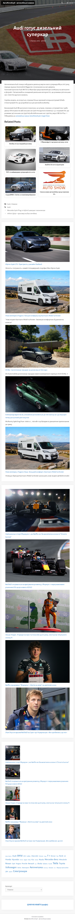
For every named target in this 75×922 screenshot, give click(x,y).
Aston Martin (8, 856)
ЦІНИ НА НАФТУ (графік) (37, 905)
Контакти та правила (37, 916)
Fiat (57, 856)
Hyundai (15, 859)
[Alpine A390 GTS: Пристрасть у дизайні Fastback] (37, 244)
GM (65, 856)
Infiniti (21, 859)
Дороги (10, 871)
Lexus (36, 859)
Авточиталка (36, 867)
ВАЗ (55, 867)
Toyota (62, 863)
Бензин (51, 867)
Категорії (8, 886)
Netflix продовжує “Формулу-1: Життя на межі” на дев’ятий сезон (30, 685)
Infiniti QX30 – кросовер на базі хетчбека (22, 213)
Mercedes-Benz (51, 859)
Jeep (29, 859)
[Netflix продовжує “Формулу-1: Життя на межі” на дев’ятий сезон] (37, 662)
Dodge (45, 856)
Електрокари (20, 871)
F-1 (48, 856)
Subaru (45, 863)
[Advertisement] (37, 57)
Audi (9, 204)
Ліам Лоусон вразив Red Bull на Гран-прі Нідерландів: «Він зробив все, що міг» (36, 732)
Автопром (25, 867)
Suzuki (50, 863)
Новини (14, 204)
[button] (62, 3)
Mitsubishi (63, 860)
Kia (32, 860)
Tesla (55, 863)
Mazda (41, 860)
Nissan (8, 863)
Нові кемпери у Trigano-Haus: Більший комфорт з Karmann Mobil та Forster (34, 472)
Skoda (39, 864)
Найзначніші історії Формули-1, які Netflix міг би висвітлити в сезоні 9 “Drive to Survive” (37, 762)
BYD (25, 856)
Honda (8, 859)
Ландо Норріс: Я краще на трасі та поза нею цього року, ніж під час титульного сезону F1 (37, 803)
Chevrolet (34, 856)
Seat (36, 863)
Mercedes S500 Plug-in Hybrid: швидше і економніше (26, 210)
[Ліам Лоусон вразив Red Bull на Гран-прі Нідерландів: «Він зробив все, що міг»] (37, 709)
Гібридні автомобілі (62, 867)
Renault (31, 864)
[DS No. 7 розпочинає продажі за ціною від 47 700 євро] (37, 346)
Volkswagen (11, 867)
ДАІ (6, 871)
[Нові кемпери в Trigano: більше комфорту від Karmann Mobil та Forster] (37, 292)
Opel (13, 863)
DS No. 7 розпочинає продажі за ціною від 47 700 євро (26, 370)
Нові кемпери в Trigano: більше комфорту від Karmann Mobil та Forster (33, 316)
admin (43, 41)
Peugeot (18, 863)
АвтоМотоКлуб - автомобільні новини (18, 3)
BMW (20, 856)
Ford (61, 856)
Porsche (24, 864)
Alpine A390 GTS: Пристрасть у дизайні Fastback (23, 264)
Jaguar (25, 859)
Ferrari (53, 856)
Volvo (19, 868)
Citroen (41, 856)
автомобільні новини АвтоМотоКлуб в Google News (33, 116)
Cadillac (29, 856)
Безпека (46, 867)
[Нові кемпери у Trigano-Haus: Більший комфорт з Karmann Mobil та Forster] (37, 448)
